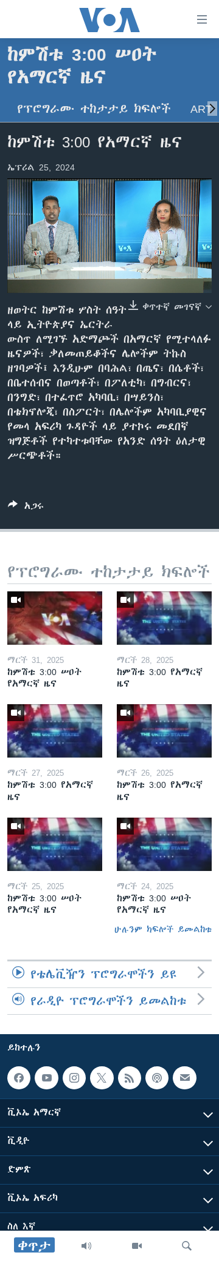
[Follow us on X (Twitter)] (101, 1077)
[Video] (137, 1246)
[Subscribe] (184, 1077)
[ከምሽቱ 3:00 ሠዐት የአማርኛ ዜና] (54, 618)
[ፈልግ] (187, 1246)
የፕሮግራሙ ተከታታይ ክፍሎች (94, 109)
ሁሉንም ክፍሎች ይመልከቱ (163, 929)
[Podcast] (157, 1077)
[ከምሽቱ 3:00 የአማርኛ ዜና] (164, 618)
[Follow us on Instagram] (74, 1077)
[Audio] (86, 1246)
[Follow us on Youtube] (46, 1077)
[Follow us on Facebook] (18, 1077)
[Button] (26, 508)
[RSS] (129, 1077)
